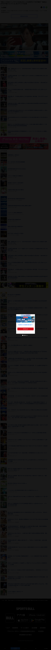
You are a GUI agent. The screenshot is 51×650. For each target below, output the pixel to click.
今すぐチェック (25, 328)
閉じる (25, 331)
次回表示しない (25, 335)
